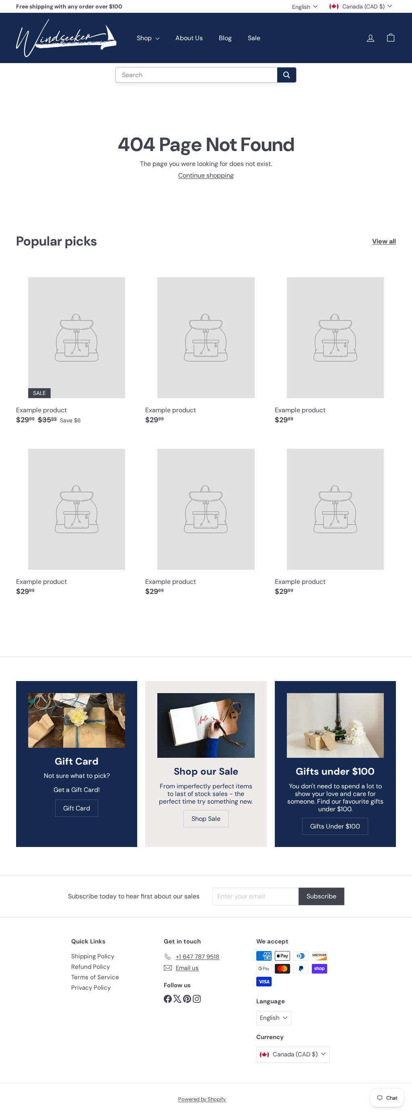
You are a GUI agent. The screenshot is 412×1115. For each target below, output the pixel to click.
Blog (225, 38)
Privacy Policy (91, 988)
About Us (189, 38)
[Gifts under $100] (335, 725)
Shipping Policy (92, 956)
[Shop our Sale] (205, 725)
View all (384, 241)
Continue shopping (206, 175)
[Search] (286, 75)
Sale (254, 38)
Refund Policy (90, 967)
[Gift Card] (76, 720)
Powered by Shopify (202, 1099)
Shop (145, 38)
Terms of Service (95, 977)
